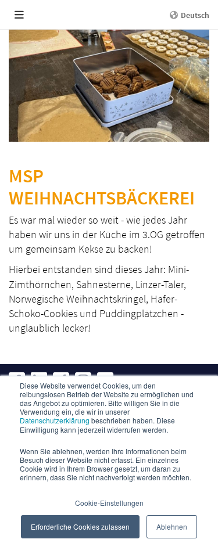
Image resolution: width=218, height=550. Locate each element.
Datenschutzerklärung (55, 420)
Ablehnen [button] (171, 526)
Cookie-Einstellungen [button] (109, 503)
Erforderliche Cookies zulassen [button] (80, 526)
